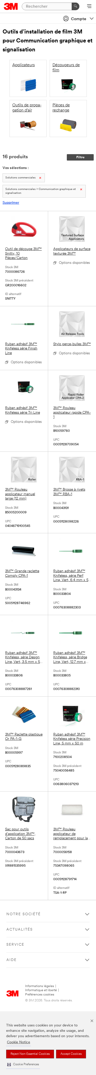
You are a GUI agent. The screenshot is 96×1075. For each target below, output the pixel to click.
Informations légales (39, 986)
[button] (23, 1064)
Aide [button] (11, 960)
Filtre (80, 157)
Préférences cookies (39, 994)
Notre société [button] (23, 914)
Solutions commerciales (20, 177)
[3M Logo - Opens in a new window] (11, 6)
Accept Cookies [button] (71, 1054)
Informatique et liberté (41, 990)
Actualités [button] (19, 930)
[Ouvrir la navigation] (89, 7)
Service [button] (15, 945)
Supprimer (11, 203)
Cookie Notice (18, 1042)
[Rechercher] (75, 6)
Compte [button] (78, 19)
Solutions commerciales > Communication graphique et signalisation (40, 191)
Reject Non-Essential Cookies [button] (30, 1054)
